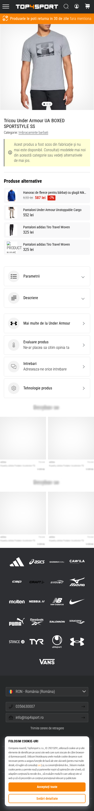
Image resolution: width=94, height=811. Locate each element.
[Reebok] (37, 622)
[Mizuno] (77, 582)
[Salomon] (57, 622)
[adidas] (17, 562)
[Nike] (77, 602)
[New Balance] (57, 602)
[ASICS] (37, 562)
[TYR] (37, 642)
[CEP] (17, 582)
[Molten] (17, 602)
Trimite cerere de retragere (47, 728)
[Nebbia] (37, 602)
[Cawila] (77, 562)
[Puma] (17, 622)
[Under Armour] (77, 642)
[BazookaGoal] (57, 562)
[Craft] (37, 582)
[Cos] (87, 7)
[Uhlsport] (57, 642)
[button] (47, 276)
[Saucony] (77, 622)
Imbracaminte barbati (33, 132)
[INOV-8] (57, 582)
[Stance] (17, 642)
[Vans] (47, 662)
